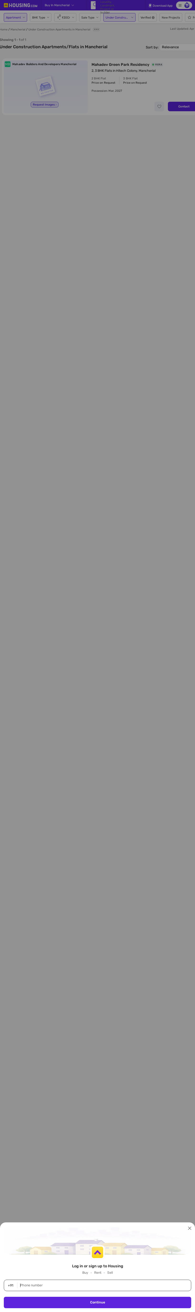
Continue (97, 1302)
